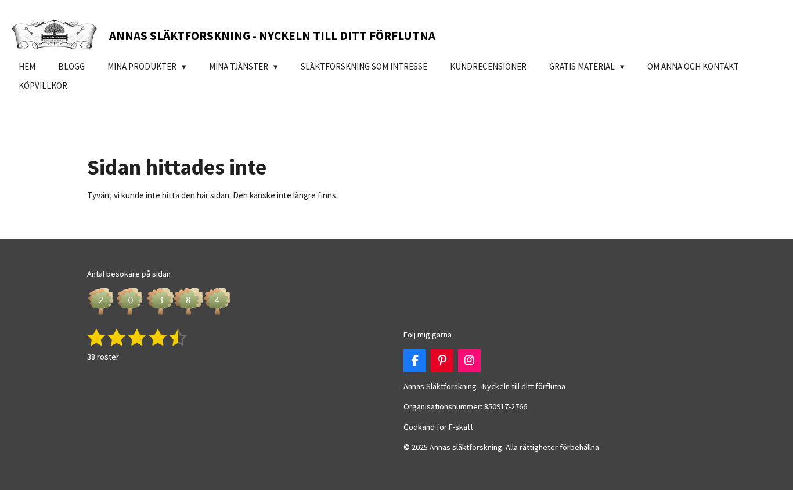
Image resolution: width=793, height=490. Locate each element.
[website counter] (159, 314)
